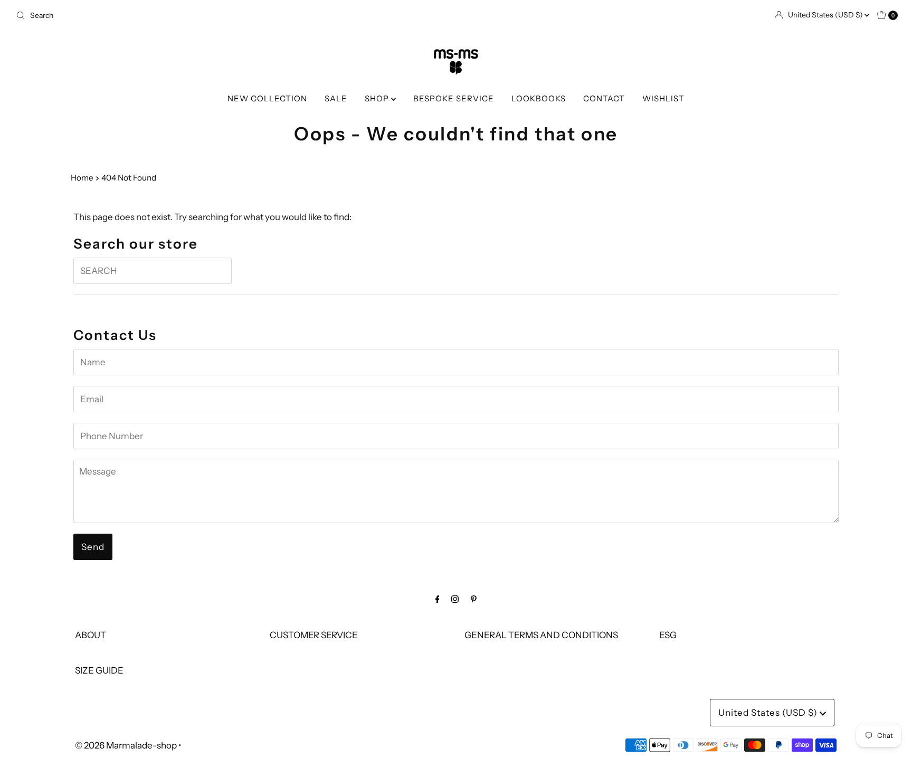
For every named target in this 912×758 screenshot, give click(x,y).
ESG (668, 635)
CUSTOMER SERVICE (314, 635)
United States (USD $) (826, 15)
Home (82, 178)
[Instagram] (455, 599)
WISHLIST (663, 98)
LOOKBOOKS (538, 98)
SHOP (378, 98)
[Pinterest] (474, 599)
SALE (336, 98)
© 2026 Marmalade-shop (126, 745)
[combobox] (232, 15)
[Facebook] (437, 599)
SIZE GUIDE (99, 670)
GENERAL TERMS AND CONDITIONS (541, 635)
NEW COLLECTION (267, 98)
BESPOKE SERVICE (453, 98)
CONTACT (604, 98)
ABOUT (90, 635)
